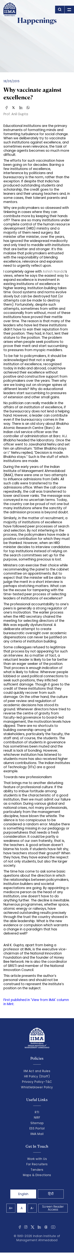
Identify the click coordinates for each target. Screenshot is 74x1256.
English (23, 1194)
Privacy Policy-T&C (37, 1082)
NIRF (37, 1117)
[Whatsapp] (28, 107)
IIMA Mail (37, 1134)
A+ (11, 1208)
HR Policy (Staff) (37, 1076)
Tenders (37, 1170)
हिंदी (51, 1194)
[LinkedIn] (20, 107)
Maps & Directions (37, 1175)
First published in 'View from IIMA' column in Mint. (36, 1002)
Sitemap (37, 1123)
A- (32, 1208)
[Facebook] (7, 107)
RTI (37, 1112)
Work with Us (37, 1159)
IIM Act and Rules (37, 1071)
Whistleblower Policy (37, 1087)
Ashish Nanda (54, 271)
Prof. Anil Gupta (15, 114)
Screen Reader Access (53, 1208)
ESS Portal (37, 1128)
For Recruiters (36, 1164)
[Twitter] (13, 107)
